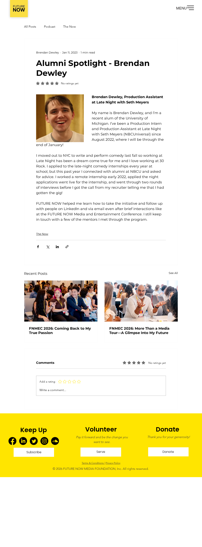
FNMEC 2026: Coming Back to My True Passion (60, 330)
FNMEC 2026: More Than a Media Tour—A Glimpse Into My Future (139, 330)
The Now (69, 26)
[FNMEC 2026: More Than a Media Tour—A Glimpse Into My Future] (141, 301)
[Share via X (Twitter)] (48, 247)
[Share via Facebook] (38, 247)
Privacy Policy (113, 463)
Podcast (49, 26)
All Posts (30, 26)
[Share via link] (67, 247)
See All (173, 273)
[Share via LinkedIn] (57, 247)
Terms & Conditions (93, 463)
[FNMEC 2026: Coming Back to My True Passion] (60, 301)
